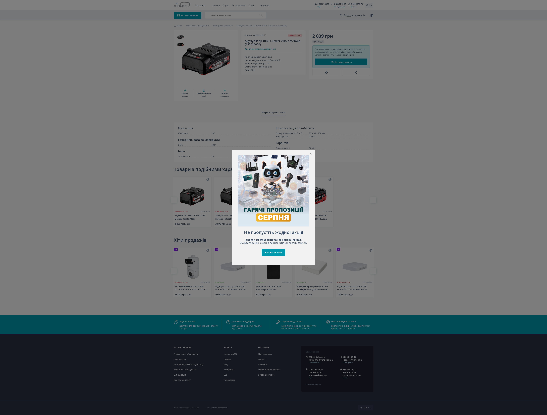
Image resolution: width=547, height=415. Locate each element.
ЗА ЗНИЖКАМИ (273, 252)
